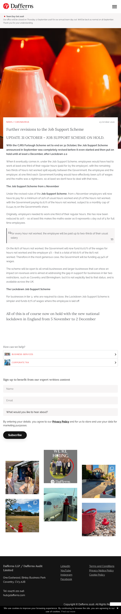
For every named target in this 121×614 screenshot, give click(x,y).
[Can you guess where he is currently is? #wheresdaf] (22, 515)
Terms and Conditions (101, 566)
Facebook (66, 579)
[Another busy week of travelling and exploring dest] (98, 481)
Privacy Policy (60, 421)
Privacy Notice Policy (101, 570)
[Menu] (114, 6)
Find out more (68, 611)
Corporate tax (20, 362)
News (9, 122)
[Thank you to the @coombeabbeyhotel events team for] (22, 477)
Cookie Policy (97, 574)
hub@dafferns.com (14, 595)
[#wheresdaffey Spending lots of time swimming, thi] (98, 519)
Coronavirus (22, 122)
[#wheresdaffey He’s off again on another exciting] (60, 504)
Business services (22, 354)
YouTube (65, 570)
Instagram (66, 574)
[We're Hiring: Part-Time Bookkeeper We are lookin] (60, 466)
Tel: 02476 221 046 (13, 590)
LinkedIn (65, 566)
